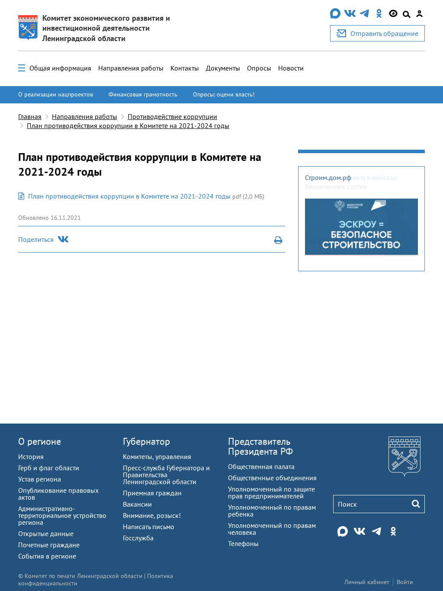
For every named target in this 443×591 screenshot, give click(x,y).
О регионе (39, 441)
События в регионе (47, 556)
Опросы (259, 68)
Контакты (184, 68)
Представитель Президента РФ (260, 446)
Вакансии (137, 504)
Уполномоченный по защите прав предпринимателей (271, 492)
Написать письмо (148, 526)
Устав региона (39, 479)
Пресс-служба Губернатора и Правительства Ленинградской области (166, 474)
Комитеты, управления (157, 456)
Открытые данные (46, 533)
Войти (405, 582)
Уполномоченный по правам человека (272, 528)
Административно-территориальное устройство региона (62, 515)
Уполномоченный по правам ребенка (272, 510)
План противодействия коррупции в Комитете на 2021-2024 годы (128, 125)
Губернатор (146, 441)
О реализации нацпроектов (55, 94)
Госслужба (138, 537)
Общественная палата (261, 466)
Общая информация (60, 68)
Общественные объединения (272, 477)
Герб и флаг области (48, 467)
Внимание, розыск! (152, 515)
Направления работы (131, 68)
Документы (223, 68)
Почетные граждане (49, 544)
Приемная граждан (152, 492)
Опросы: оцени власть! (223, 94)
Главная (30, 116)
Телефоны (243, 543)
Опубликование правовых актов (58, 493)
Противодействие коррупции (172, 116)
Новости (291, 68)
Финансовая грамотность (143, 94)
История (31, 456)
